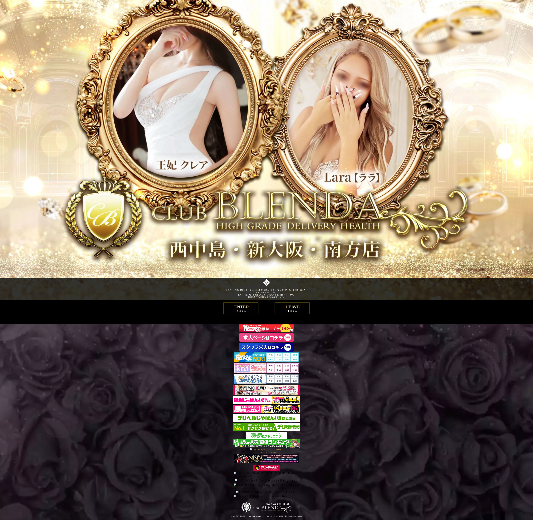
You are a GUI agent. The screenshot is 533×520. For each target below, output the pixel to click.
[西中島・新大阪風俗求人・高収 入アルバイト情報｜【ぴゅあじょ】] (266, 486)
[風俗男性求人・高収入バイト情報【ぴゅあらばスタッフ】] (266, 492)
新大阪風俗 (272, 453)
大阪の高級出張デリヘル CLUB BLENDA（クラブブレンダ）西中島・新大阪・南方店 (262, 516)
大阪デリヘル (262, 453)
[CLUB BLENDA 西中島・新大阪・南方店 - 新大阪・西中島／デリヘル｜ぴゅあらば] (266, 475)
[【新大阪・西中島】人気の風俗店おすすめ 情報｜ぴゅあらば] (266, 480)
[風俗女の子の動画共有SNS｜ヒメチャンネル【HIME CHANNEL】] (266, 498)
